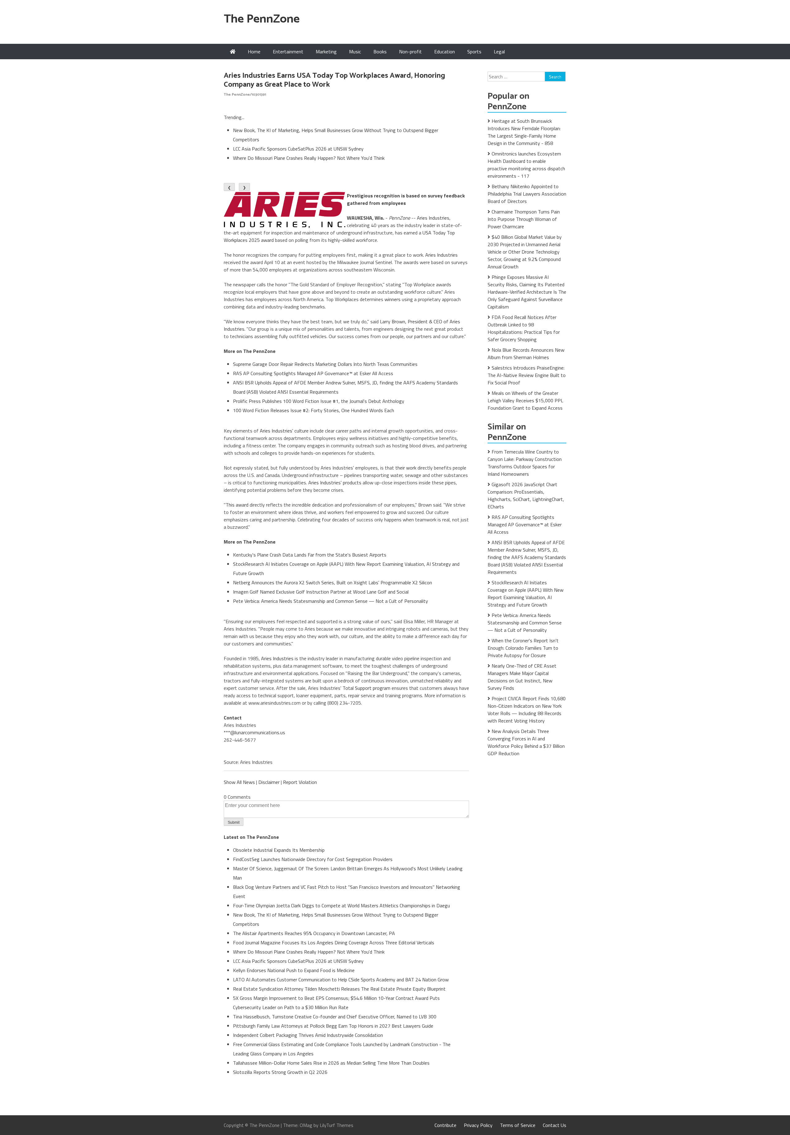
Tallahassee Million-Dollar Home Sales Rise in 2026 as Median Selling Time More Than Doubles (331, 1063)
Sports (474, 51)
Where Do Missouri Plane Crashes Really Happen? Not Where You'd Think (309, 158)
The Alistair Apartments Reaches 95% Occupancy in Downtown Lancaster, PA (314, 933)
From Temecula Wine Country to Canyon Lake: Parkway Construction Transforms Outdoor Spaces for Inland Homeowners (525, 463)
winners (393, 299)
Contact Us (554, 1125)
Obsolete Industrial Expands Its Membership (279, 850)
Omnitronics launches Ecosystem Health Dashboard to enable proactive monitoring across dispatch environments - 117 (526, 165)
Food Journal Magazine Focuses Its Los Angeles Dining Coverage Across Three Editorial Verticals (333, 942)
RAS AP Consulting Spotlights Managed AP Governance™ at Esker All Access (313, 373)
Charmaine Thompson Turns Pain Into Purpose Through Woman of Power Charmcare (524, 219)
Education (444, 51)
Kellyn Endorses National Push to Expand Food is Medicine (294, 970)
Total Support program (366, 688)
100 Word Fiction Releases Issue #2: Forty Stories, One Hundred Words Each (313, 410)
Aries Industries (433, 218)
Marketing (326, 51)
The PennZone (262, 19)
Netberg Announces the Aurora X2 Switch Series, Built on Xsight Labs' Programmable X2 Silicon (332, 582)
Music (355, 51)
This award (237, 504)
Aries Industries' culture (284, 430)
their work (405, 467)
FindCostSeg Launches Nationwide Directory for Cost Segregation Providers (313, 859)
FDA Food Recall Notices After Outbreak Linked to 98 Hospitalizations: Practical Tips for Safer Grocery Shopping (524, 328)
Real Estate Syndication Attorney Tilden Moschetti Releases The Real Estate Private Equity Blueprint (339, 988)
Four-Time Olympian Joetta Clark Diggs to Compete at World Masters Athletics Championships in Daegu (341, 905)
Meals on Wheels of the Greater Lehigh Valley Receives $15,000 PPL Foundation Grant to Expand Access (525, 400)
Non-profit (410, 51)
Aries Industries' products (334, 482)
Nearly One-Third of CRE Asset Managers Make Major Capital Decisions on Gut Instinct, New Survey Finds (522, 677)
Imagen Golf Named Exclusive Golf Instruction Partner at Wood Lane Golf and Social (321, 591)
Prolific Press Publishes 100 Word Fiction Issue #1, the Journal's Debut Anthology (318, 401)
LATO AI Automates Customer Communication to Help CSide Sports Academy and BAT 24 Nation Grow (341, 979)
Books (380, 51)
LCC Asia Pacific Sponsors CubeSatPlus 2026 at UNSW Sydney (298, 148)
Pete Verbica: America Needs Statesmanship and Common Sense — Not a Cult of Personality (330, 601)
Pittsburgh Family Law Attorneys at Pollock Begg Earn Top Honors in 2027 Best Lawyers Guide (333, 1025)
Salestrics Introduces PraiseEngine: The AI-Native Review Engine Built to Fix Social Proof (527, 375)
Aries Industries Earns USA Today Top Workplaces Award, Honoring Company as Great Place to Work (334, 80)
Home (254, 51)
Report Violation (300, 782)
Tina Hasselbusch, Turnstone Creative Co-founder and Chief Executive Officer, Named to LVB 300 (334, 1016)
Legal (499, 51)
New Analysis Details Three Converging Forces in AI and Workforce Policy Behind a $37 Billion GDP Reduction (526, 742)
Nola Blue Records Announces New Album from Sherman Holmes (526, 353)
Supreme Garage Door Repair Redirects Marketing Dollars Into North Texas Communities (325, 364)
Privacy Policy (478, 1125)
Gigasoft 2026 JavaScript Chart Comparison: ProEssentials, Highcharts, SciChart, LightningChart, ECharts (526, 495)
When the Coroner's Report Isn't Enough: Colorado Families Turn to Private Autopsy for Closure (523, 648)
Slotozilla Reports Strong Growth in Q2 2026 (280, 1072)
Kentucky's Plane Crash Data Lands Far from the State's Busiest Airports (309, 554)
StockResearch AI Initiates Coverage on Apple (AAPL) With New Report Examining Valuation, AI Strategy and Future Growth (525, 593)
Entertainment (288, 51)
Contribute (445, 1125)
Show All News (239, 782)
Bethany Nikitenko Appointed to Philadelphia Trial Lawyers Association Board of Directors (527, 194)
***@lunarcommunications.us (254, 732)
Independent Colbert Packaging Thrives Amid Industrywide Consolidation (308, 1035)
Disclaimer (269, 782)
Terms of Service (517, 1125)
